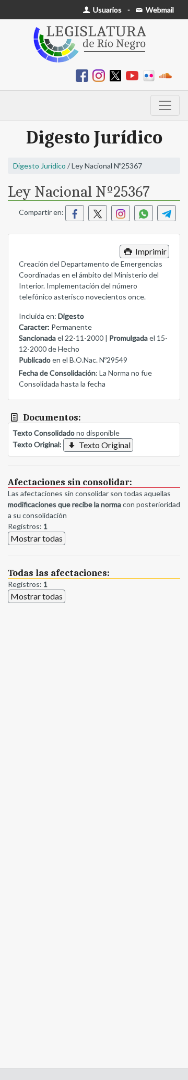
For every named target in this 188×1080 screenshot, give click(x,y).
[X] (117, 74)
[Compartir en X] (97, 213)
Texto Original (104, 445)
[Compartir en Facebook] (74, 213)
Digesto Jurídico (39, 165)
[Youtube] (134, 74)
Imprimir (150, 251)
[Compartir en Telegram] (166, 213)
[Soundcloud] (167, 74)
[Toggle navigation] (165, 105)
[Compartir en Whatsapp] (143, 213)
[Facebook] (84, 74)
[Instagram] (100, 74)
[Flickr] (151, 74)
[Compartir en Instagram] (120, 213)
